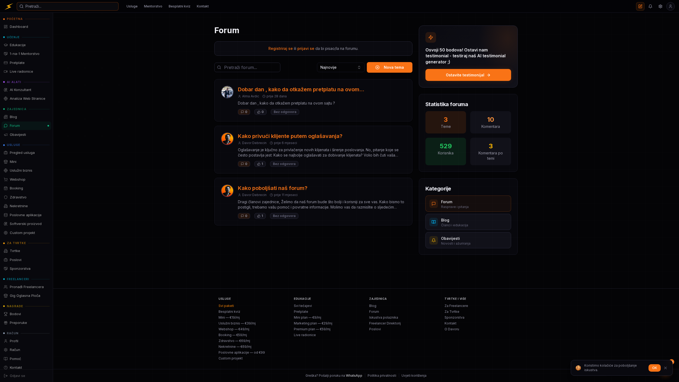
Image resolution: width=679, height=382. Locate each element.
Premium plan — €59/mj (312, 329)
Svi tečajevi (303, 306)
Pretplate (301, 312)
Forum (374, 312)
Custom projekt (231, 358)
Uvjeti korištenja (414, 375)
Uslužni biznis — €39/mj (237, 323)
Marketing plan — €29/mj (313, 323)
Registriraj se (280, 48)
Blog (372, 306)
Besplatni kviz (179, 6)
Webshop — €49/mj (234, 329)
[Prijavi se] (670, 6)
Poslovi (375, 329)
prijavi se (305, 48)
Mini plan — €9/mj (307, 317)
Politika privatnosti (382, 375)
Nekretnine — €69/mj (235, 347)
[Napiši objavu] (640, 6)
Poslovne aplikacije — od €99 (242, 352)
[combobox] (341, 67)
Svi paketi (226, 306)
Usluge (132, 6)
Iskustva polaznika (383, 317)
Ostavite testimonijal (465, 75)
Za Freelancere (456, 306)
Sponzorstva (454, 317)
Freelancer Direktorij (385, 323)
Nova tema (394, 67)
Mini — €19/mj (229, 317)
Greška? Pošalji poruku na (334, 375)
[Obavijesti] (650, 6)
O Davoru (452, 329)
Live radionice (305, 335)
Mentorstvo (153, 6)
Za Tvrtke (452, 312)
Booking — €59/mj (233, 335)
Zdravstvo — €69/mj (234, 341)
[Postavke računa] (660, 6)
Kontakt (203, 6)
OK (654, 368)
